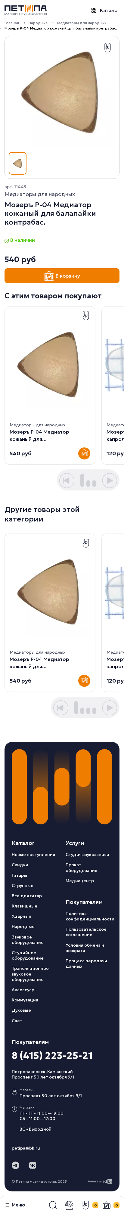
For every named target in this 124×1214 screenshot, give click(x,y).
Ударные (21, 916)
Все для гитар (27, 895)
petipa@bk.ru (26, 1148)
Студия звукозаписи (87, 854)
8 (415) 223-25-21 (52, 1055)
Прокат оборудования (81, 867)
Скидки (20, 864)
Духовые (21, 1010)
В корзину (68, 276)
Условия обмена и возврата (85, 947)
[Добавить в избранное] (107, 47)
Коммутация (25, 1000)
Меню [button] (18, 1205)
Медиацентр (80, 880)
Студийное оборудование (28, 955)
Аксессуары (25, 989)
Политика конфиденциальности (90, 916)
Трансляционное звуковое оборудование (30, 974)
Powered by (94, 1181)
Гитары (19, 875)
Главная (12, 22)
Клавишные (24, 906)
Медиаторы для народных (81, 22)
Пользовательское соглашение (86, 931)
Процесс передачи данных (86, 963)
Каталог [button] (109, 10)
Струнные (22, 885)
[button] (52, 1205)
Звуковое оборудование (28, 939)
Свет (17, 1020)
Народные (38, 22)
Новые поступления (33, 854)
